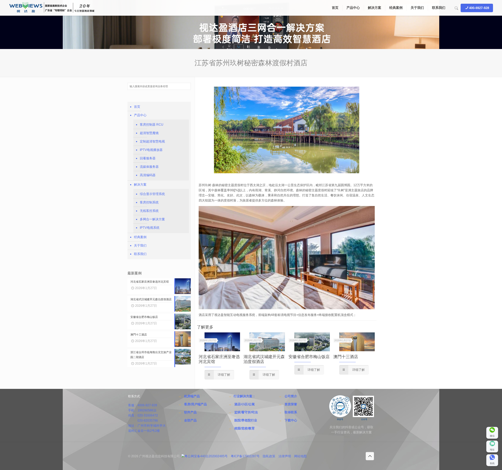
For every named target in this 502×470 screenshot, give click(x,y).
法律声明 (284, 456)
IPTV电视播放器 (151, 150)
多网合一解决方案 (152, 219)
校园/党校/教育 (244, 428)
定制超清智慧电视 (152, 141)
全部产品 (190, 420)
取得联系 (291, 412)
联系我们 (140, 254)
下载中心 (291, 420)
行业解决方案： (245, 396)
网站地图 (300, 456)
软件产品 (190, 412)
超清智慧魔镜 (149, 133)
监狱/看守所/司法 (246, 412)
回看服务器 (148, 158)
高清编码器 (148, 175)
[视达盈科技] (52, 8)
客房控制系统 (149, 202)
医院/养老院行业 (245, 420)
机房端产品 (192, 396)
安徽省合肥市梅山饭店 (309, 356)
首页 (137, 106)
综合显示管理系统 (152, 194)
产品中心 (140, 115)
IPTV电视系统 (149, 227)
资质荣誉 (291, 404)
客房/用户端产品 (195, 404)
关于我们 (140, 245)
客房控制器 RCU (151, 124)
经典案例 (140, 237)
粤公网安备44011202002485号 (206, 456)
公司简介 (291, 396)
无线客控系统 (149, 210)
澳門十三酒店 (345, 356)
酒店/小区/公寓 (244, 404)
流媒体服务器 (149, 166)
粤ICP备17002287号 (245, 456)
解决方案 (140, 184)
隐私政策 (269, 456)
